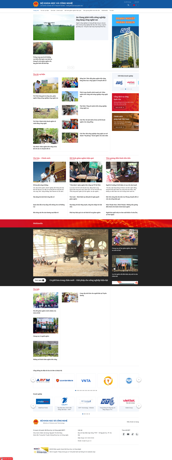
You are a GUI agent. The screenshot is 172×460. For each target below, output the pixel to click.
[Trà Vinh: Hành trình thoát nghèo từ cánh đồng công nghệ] (45, 111)
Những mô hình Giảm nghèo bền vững (45, 359)
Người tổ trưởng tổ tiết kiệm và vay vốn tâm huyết (121, 185)
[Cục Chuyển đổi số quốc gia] (107, 380)
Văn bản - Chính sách (57, 10)
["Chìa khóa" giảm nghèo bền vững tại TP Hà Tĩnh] (86, 172)
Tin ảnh (111, 10)
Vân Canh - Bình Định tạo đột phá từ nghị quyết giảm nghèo (84, 198)
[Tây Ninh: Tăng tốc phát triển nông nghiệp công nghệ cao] (70, 110)
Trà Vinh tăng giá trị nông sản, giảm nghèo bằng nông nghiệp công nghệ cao (45, 97)
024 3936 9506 (89, 438)
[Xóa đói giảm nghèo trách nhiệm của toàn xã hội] (45, 300)
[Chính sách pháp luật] (125, 122)
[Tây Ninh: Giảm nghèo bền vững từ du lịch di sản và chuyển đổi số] (45, 136)
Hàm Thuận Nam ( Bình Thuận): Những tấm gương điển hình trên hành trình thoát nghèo (122, 206)
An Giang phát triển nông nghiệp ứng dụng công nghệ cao (91, 18)
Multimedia (105, 10)
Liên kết (136, 2)
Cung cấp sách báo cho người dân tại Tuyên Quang (93, 294)
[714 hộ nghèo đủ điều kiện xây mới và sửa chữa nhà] (125, 263)
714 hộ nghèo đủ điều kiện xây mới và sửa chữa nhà (125, 275)
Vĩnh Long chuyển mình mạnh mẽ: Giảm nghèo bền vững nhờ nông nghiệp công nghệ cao (94, 94)
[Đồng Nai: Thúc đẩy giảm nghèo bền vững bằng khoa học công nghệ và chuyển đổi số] (70, 82)
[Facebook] (123, 434)
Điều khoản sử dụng (133, 422)
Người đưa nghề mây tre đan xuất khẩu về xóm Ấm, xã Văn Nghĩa (122, 213)
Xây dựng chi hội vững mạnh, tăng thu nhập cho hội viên (86, 206)
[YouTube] (128, 434)
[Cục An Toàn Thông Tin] (64, 380)
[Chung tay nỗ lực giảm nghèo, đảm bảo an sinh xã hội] (125, 237)
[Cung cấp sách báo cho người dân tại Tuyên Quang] (70, 297)
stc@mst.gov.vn (86, 441)
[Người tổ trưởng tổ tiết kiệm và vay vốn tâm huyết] (122, 172)
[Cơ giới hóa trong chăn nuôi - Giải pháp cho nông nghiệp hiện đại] (70, 252)
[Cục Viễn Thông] (86, 380)
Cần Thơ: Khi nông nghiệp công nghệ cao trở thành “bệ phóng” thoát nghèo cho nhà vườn (94, 134)
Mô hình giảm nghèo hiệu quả (73, 10)
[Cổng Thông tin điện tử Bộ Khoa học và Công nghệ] (50, 422)
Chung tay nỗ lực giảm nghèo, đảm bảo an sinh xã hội (124, 249)
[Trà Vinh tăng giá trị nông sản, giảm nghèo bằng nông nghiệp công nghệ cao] (45, 85)
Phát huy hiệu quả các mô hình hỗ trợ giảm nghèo (85, 212)
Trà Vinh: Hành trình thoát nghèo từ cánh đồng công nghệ (44, 122)
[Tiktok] (132, 434)
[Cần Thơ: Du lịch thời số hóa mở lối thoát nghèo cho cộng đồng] (70, 124)
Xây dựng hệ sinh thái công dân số (43, 197)
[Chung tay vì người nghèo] (45, 325)
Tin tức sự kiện (45, 10)
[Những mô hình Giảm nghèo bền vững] (45, 349)
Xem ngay (38, 280)
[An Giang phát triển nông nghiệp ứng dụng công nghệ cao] (53, 27)
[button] (68, 67)
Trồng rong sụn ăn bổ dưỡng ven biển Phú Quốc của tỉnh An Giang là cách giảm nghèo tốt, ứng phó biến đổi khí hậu (42, 60)
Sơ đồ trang (127, 2)
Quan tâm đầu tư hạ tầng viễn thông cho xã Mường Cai (49, 206)
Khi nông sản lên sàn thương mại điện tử (45, 212)
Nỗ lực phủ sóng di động (40, 185)
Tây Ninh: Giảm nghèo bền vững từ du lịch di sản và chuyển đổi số (45, 148)
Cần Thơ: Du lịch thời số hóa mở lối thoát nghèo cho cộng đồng (92, 121)
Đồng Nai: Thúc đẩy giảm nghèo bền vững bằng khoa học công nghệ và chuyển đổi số (93, 79)
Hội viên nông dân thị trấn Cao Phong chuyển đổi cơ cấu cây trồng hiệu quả (122, 198)
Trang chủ (36, 10)
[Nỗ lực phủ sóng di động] (49, 172)
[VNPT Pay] (131, 83)
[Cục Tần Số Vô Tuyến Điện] (43, 380)
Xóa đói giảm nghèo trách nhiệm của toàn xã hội (44, 312)
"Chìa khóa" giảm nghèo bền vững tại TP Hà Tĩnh (85, 185)
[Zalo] (137, 434)
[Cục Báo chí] (129, 380)
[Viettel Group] (119, 83)
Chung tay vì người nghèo (41, 336)
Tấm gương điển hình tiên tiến (91, 10)
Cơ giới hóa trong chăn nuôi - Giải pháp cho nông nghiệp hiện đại (79, 280)
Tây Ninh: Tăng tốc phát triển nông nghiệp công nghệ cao (93, 107)
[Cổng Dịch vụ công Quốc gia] (125, 102)
